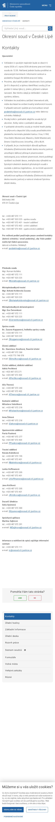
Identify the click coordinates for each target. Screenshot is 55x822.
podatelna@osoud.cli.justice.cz (19, 112)
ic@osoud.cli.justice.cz (20, 550)
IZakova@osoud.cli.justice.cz (23, 423)
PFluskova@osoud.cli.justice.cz (24, 443)
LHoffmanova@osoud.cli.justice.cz (26, 479)
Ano (20, 598)
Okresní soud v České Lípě (11, 21)
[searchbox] (27, 28)
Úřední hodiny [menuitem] (12, 623)
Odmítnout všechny (37, 810)
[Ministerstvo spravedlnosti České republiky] (16, 5)
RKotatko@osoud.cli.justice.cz (24, 281)
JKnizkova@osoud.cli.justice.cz (24, 495)
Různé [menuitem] (8, 677)
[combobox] (27, 28)
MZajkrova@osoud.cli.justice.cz (26, 527)
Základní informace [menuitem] (15, 629)
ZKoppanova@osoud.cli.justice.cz (25, 339)
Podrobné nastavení (13, 817)
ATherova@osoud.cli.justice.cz (24, 394)
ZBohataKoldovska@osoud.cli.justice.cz (29, 300)
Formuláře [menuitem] (10, 657)
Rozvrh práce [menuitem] (12, 642)
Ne (35, 598)
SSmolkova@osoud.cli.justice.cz (25, 359)
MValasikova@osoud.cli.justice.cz (26, 410)
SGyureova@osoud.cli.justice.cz (25, 511)
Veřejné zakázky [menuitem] (13, 670)
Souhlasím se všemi (13, 810)
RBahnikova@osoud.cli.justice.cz (25, 462)
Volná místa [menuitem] (11, 664)
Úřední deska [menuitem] (12, 636)
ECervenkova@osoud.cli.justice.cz (26, 320)
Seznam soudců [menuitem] (13, 650)
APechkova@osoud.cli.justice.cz (25, 378)
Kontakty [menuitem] (9, 616)
